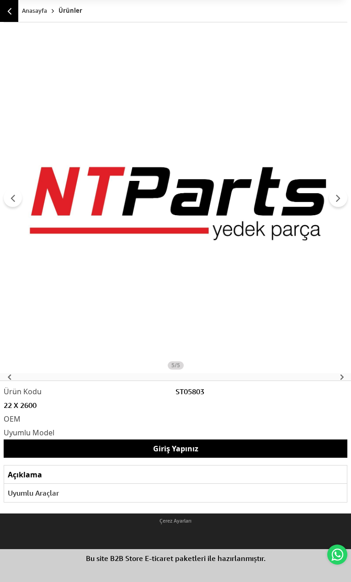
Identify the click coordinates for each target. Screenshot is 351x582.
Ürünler (70, 10)
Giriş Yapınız (175, 449)
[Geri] (9, 11)
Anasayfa (34, 10)
